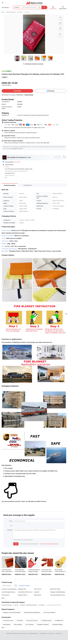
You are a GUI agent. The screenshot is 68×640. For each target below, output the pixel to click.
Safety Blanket (6, 624)
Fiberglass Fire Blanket (43, 624)
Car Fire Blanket (29, 624)
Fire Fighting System (46, 620)
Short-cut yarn (37, 589)
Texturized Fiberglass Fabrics (57, 595)
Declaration (51, 633)
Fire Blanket (27, 12)
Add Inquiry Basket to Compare (34, 64)
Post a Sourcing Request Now (49, 544)
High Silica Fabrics (22, 595)
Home (3, 12)
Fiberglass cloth (22, 589)
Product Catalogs (25, 585)
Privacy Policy (58, 633)
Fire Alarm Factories (8, 620)
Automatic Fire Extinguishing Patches (10, 589)
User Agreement (43, 633)
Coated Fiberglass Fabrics (8, 592)
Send (16, 544)
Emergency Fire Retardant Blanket (11, 612)
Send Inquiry (17, 91)
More (3, 627)
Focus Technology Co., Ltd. (23, 633)
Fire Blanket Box (59, 620)
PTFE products (5, 595)
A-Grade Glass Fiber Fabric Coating (27, 592)
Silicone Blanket (18, 624)
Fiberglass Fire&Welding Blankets (58, 592)
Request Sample (29, 94)
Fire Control (20, 12)
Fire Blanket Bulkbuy (57, 624)
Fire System (20, 620)
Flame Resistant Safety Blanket (32, 612)
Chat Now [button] (51, 91)
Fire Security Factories (32, 620)
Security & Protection (11, 12)
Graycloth (36, 592)
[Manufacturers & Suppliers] (34, 2)
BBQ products (37, 595)
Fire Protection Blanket (49, 612)
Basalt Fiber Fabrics (55, 589)
